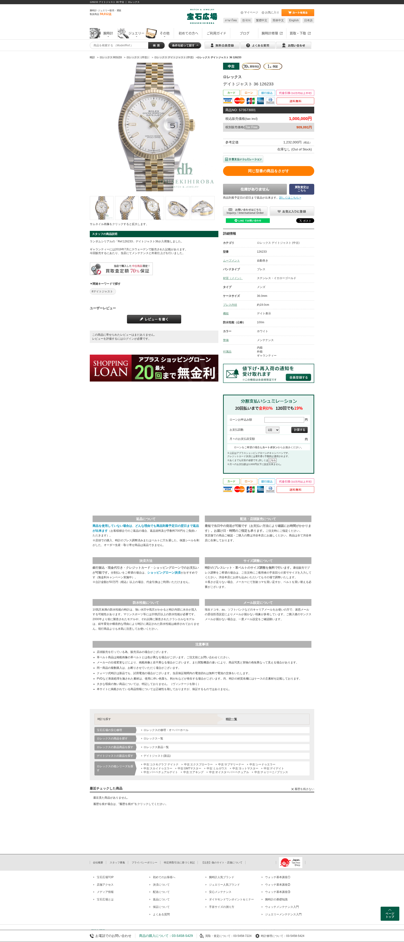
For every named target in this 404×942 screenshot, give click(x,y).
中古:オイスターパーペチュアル (229, 772)
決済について (161, 884)
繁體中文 (261, 20)
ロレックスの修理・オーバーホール (166, 730)
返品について (161, 899)
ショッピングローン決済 (164, 572)
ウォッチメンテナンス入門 (282, 907)
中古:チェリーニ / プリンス (271, 772)
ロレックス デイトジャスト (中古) (278, 242)
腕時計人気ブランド (221, 877)
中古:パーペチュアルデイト (161, 772)
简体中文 (278, 20)
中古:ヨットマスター (245, 768)
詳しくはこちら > (290, 197)
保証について (161, 907)
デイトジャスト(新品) (157, 755)
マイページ (251, 12)
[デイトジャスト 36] (101, 208)
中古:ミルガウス (217, 768)
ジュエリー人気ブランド (224, 884)
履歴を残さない (304, 789)
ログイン (128, 338)
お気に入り (272, 12)
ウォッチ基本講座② (277, 884)
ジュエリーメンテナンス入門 (283, 914)
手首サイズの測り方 (221, 907)
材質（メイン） (233, 278)
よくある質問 (161, 914)
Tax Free (251, 127)
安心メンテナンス (220, 892)
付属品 (227, 351)
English (294, 20)
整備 (226, 340)
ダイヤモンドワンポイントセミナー (231, 899)
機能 (226, 313)
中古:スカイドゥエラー (158, 768)
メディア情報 (105, 892)
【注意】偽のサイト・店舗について (221, 862)
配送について (161, 892)
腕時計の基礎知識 (276, 899)
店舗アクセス (105, 884)
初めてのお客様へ (164, 877)
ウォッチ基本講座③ (277, 892)
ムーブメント (231, 260)
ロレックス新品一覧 (156, 747)
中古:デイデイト (274, 768)
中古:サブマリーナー (231, 764)
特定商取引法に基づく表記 (179, 862)
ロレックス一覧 (153, 738)
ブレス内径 (230, 304)
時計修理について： (273, 936)
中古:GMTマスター (189, 768)
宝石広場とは (105, 899)
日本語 (308, 20)
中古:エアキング (193, 772)
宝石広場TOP (105, 877)
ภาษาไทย (231, 20)
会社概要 (98, 862)
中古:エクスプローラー (198, 764)
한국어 (246, 20)
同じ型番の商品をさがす (268, 171)
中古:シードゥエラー (262, 764)
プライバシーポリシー (144, 862)
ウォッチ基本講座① (277, 877)
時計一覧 (231, 719)
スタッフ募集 (117, 862)
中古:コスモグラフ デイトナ (161, 764)
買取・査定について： (219, 936)
